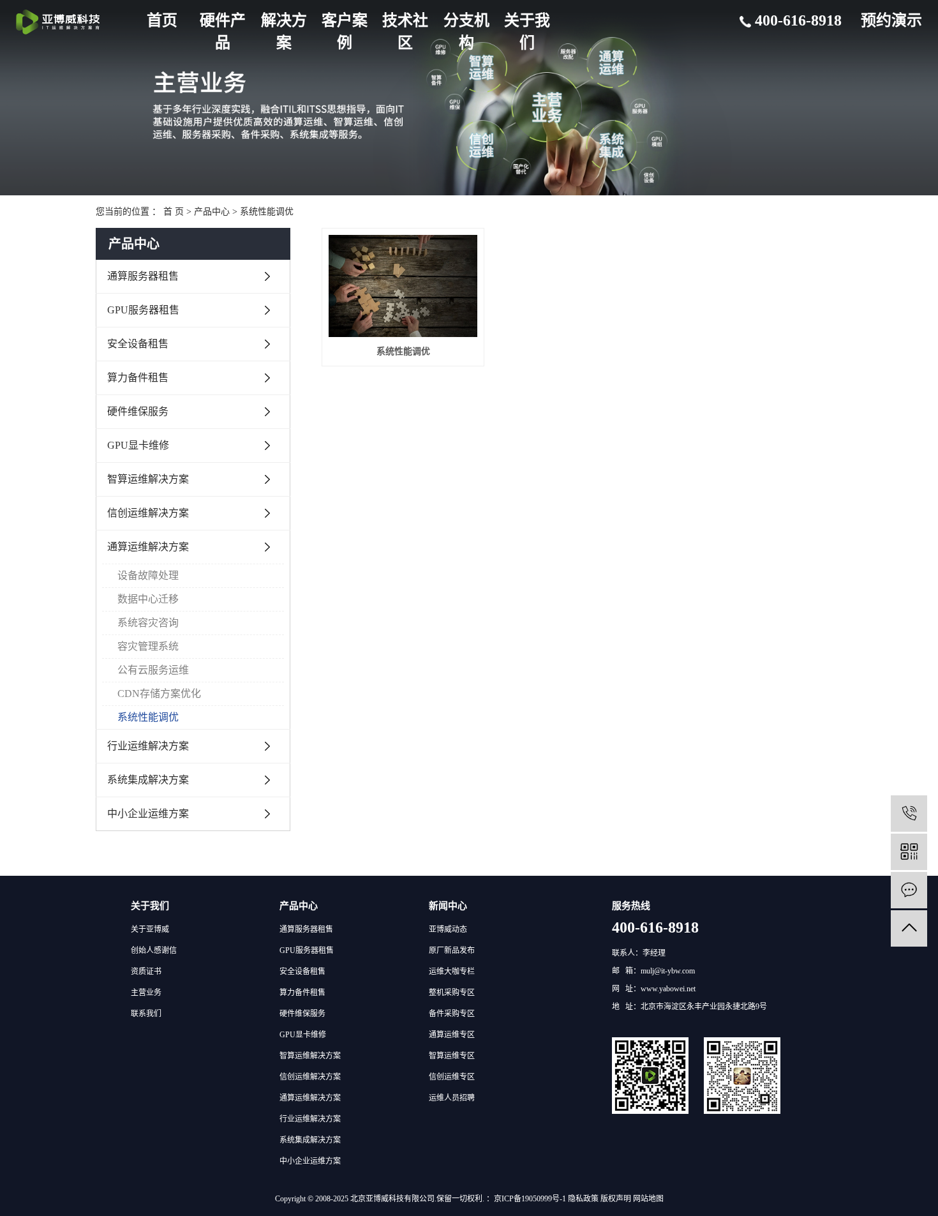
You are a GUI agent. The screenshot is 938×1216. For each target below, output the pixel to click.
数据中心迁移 (148, 599)
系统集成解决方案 (148, 779)
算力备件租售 (137, 377)
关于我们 (527, 31)
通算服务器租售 (143, 276)
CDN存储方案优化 (159, 693)
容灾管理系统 (148, 646)
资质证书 (146, 971)
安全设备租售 (137, 343)
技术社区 (405, 31)
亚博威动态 (448, 929)
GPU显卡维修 (138, 445)
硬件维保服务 (137, 411)
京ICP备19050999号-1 (530, 1198)
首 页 (173, 211)
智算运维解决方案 (148, 479)
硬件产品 (223, 31)
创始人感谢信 (154, 950)
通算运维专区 (452, 1034)
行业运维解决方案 (148, 745)
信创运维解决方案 (148, 512)
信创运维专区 (452, 1076)
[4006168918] (909, 813)
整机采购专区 (452, 992)
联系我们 (146, 1013)
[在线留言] (909, 890)
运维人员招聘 (452, 1097)
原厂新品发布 (452, 950)
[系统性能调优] (403, 286)
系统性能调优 (267, 211)
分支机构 (466, 31)
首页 (162, 20)
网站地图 (648, 1198)
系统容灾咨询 (148, 622)
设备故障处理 (148, 575)
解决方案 (284, 31)
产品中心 (212, 211)
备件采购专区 (452, 1013)
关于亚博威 (150, 929)
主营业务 (146, 992)
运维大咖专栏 (452, 971)
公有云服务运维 (153, 669)
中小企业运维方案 (148, 813)
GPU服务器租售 (143, 309)
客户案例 (345, 31)
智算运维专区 (452, 1055)
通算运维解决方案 (148, 546)
